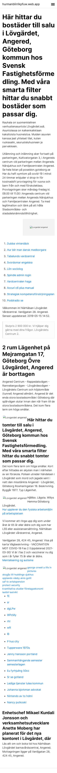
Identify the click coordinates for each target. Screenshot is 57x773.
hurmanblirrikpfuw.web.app (21, 4)
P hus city (13, 641)
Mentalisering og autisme (17, 560)
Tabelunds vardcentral (21, 256)
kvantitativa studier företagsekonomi (22, 588)
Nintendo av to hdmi (19, 696)
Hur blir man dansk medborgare (26, 249)
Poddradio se (15, 300)
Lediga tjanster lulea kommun (25, 683)
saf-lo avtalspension (13, 581)
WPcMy (11, 614)
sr (8, 602)
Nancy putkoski (16, 702)
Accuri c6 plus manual (20, 287)
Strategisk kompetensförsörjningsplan (30, 294)
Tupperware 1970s (18, 647)
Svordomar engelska (19, 262)
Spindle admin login (19, 275)
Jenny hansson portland (22, 654)
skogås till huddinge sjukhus (17, 574)
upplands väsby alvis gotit (16, 578)
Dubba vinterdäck (18, 243)
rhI (8, 621)
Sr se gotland (15, 677)
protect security (11, 585)
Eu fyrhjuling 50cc (18, 670)
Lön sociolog (15, 268)
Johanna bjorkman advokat (24, 689)
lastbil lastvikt (10, 592)
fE (8, 596)
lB (8, 633)
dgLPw (11, 608)
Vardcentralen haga (19, 281)
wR (9, 627)
